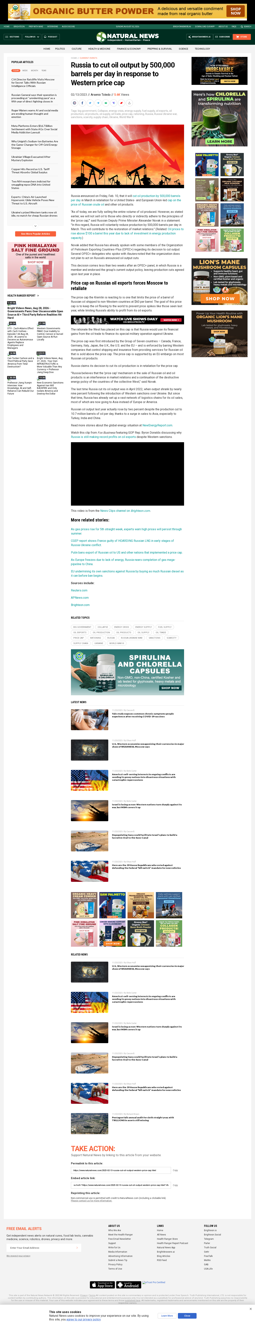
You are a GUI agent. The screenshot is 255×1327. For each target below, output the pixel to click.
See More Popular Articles (35, 234)
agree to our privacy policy (83, 1319)
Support (112, 1243)
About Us (223, 27)
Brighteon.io (210, 1230)
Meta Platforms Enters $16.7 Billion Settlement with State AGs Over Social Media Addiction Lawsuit (34, 129)
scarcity (87, 117)
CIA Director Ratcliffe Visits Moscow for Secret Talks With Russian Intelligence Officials (33, 82)
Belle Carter (132, 771)
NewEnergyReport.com (157, 425)
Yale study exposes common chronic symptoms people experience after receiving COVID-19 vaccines (143, 715)
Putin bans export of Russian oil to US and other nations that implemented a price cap (126, 552)
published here (132, 1300)
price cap (127, 113)
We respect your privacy (18, 1256)
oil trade (116, 113)
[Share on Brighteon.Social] (75, 102)
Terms (92, 1295)
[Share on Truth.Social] (114, 102)
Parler (207, 1243)
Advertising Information (120, 1256)
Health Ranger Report (21, 295)
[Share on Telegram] (98, 102)
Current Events (88, 58)
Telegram (209, 1239)
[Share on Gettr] (122, 102)
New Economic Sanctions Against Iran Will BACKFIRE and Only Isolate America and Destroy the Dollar (50, 388)
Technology (202, 48)
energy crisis (116, 110)
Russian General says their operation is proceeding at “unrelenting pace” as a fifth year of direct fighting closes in (34, 98)
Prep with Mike (36, 27)
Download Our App (204, 27)
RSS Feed (162, 1260)
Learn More (167, 1316)
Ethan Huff (131, 741)
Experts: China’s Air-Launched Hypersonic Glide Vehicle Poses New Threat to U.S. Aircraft (32, 200)
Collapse (103, 110)
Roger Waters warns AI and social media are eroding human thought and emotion (34, 113)
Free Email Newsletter (119, 1239)
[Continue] (77, 1248)
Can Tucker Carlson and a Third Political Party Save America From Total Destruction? (20, 362)
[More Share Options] (130, 102)
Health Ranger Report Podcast (172, 1243)
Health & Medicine (99, 48)
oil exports (162, 110)
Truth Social (210, 1247)
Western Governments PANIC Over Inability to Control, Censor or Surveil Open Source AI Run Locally (50, 334)
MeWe (207, 1260)
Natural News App (166, 1247)
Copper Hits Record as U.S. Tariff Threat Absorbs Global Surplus (30, 170)
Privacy (83, 1295)
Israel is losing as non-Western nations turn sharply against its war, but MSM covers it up (147, 806)
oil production (101, 632)
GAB (206, 1264)
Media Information (117, 1252)
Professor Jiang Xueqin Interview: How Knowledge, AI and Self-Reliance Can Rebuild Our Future (20, 388)
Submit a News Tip (117, 1260)
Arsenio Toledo (101, 94)
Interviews (52, 27)
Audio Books (68, 27)
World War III (126, 117)
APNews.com (80, 597)
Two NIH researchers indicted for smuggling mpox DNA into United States (30, 184)
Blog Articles (163, 1256)
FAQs (234, 27)
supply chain (101, 117)
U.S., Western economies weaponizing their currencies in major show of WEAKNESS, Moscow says (148, 745)
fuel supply (148, 110)
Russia (149, 113)
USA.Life (208, 1269)
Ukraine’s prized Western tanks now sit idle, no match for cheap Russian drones (34, 214)
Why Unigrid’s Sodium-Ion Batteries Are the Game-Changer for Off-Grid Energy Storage (34, 144)
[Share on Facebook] (83, 102)
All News (161, 1234)
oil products (91, 113)
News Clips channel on (115, 511)
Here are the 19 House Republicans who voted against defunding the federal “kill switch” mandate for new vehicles (146, 866)
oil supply (104, 113)
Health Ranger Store (167, 1239)
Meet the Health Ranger (120, 1234)
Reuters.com (79, 590)
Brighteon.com (140, 511)
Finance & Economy (129, 48)
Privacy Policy (115, 1264)
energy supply (133, 110)
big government (87, 110)
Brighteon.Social (212, 1234)
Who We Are (114, 1230)
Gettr (206, 1252)
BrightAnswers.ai (182, 27)
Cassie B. (131, 710)
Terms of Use (115, 1269)
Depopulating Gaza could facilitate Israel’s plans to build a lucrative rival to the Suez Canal (144, 836)
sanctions (76, 117)
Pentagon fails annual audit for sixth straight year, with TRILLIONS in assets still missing (143, 1119)
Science (183, 48)
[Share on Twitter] (90, 102)
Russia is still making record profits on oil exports (103, 437)
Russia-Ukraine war (165, 113)
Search (247, 27)
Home (7, 27)
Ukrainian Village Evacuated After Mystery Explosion (30, 158)
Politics (60, 48)
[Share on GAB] (106, 102)
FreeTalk (208, 1256)
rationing (139, 113)
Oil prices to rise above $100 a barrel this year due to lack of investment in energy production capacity (127, 233)
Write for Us (114, 1247)
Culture (77, 48)
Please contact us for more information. (91, 1200)
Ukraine (113, 117)
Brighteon (19, 27)
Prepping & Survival (159, 48)
